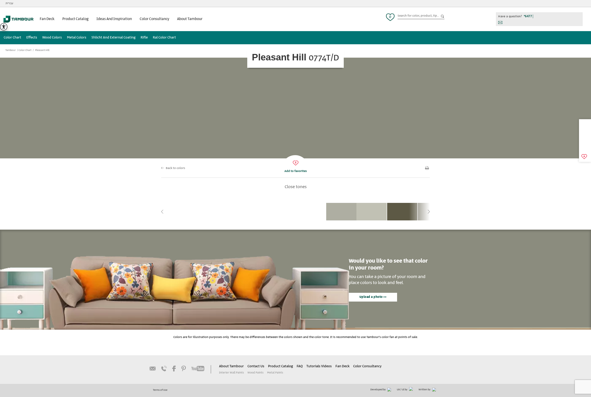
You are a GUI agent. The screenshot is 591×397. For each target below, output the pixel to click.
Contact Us (255, 366)
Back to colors (175, 168)
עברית (9, 3)
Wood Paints (255, 373)
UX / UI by (402, 389)
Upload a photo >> (373, 297)
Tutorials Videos (319, 366)
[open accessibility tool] (3, 26)
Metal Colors (76, 37)
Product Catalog (75, 19)
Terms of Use (160, 390)
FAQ (300, 366)
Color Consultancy (154, 19)
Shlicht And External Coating (113, 37)
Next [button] (429, 211)
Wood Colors (52, 37)
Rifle (144, 37)
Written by (425, 389)
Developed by (378, 389)
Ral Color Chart (164, 37)
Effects (31, 37)
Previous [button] (162, 211)
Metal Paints (275, 373)
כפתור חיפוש (442, 16)
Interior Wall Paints (231, 373)
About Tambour (189, 19)
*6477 (528, 16)
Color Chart (12, 37)
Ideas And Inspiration (114, 19)
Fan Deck (47, 19)
